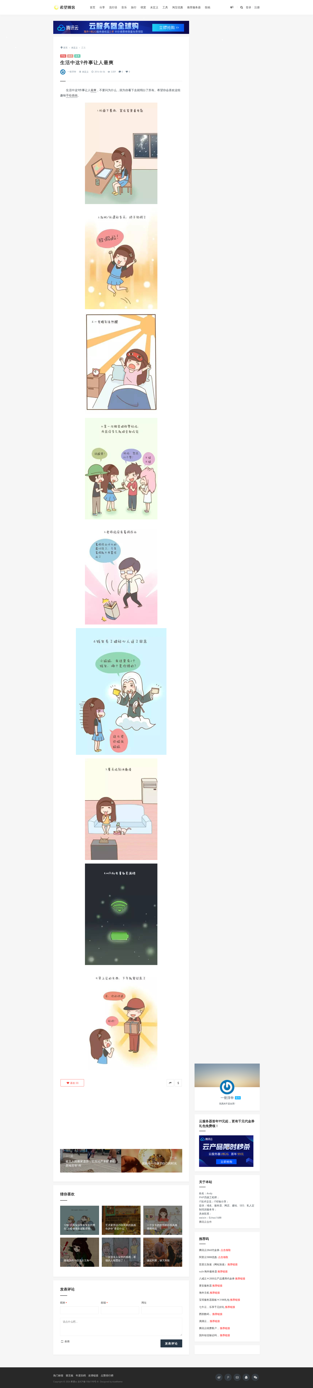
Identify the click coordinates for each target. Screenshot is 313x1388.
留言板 (69, 1375)
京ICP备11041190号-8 (88, 1381)
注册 (257, 7)
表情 (67, 1341)
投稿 (207, 7)
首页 (92, 7)
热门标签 (58, 1375)
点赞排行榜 (107, 1375)
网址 (144, 1302)
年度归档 (81, 1375)
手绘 (63, 56)
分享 (102, 7)
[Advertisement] (121, 1118)
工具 (165, 7)
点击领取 (226, 1250)
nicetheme (117, 1381)
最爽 (77, 56)
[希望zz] (68, 7)
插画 (70, 56)
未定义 (154, 7)
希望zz (74, 1381)
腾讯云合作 (205, 1221)
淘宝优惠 (177, 7)
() (74, 1082)
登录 (248, 7)
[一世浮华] (227, 1087)
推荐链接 (233, 1264)
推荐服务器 (194, 7)
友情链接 (93, 1375)
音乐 (124, 7)
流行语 (113, 7)
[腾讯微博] (228, 1377)
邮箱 (104, 1302)
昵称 (63, 1302)
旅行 (133, 7)
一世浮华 (71, 71)
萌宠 (143, 7)
